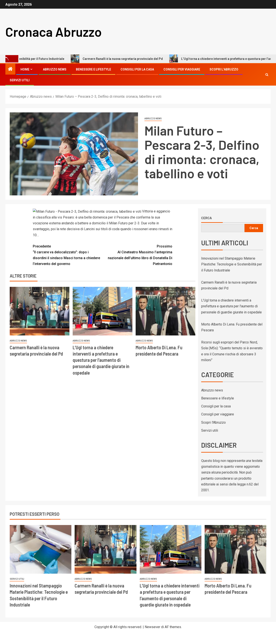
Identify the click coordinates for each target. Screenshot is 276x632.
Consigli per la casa (137, 69)
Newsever (152, 627)
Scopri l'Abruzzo (213, 422)
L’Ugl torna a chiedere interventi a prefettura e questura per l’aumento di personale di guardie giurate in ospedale (101, 360)
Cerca (206, 218)
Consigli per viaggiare (181, 69)
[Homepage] (10, 69)
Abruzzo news (54, 69)
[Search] (267, 74)
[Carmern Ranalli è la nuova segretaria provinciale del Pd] (39, 311)
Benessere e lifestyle (93, 69)
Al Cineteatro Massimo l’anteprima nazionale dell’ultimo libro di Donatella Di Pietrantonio (140, 255)
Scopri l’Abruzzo (224, 69)
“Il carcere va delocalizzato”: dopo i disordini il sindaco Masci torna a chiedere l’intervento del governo (66, 255)
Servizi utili (20, 80)
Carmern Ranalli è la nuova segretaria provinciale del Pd (103, 59)
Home (24, 69)
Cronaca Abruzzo (53, 31)
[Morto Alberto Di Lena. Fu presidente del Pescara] (165, 311)
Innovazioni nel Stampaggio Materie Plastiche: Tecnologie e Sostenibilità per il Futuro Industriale (231, 264)
